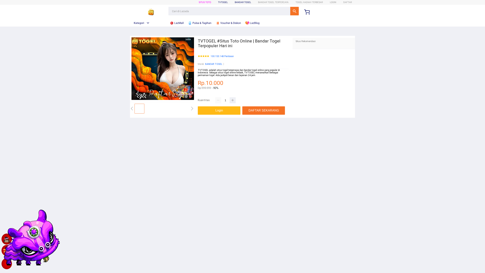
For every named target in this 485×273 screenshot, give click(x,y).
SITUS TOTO (205, 2)
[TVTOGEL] (7, 263)
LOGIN (333, 2)
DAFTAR (347, 2)
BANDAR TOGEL (243, 2)
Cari (294, 11)
